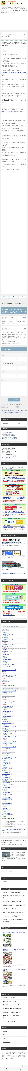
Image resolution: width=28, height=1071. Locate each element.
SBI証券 (10, 518)
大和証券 (4, 738)
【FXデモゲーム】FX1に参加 (21, 303)
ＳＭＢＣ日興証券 (14, 584)
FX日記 (3, 51)
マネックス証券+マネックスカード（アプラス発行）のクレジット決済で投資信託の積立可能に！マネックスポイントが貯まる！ (14, 479)
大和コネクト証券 (6, 723)
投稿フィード (6, 1034)
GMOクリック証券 (14, 605)
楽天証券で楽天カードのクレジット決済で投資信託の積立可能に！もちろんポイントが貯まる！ (14, 499)
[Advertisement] (14, 22)
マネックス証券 (9, 470)
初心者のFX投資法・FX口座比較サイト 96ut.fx (14, 905)
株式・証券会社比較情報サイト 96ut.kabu (13, 901)
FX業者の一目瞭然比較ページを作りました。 (8, 303)
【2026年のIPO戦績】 (7, 432)
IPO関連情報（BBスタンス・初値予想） (13, 1008)
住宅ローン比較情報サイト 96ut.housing (13, 912)
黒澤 (6, 328)
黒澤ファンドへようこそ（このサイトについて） (14, 1016)
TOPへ (21, 1069)
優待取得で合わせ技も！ (9, 615)
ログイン (5, 1031)
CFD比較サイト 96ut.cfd (9, 908)
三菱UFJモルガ (6, 646)
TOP (13, 840)
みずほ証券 (5, 635)
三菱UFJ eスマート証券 (10, 504)
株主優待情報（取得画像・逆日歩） (11, 1012)
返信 (25, 317)
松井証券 (14, 594)
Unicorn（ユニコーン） (8, 561)
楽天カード (16, 484)
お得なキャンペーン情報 (9, 997)
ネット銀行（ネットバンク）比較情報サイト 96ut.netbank (14, 920)
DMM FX (6, 100)
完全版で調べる (6, 457)
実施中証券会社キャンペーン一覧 (11, 1005)
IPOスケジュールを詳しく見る (9, 438)
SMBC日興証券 (6, 651)
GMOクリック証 (6, 753)
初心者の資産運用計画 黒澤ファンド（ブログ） (14, 896)
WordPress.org (6, 1042)
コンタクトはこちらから (9, 1021)
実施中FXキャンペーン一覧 (9, 1001)
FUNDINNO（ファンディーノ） (10, 544)
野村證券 (4, 656)
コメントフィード (7, 1038)
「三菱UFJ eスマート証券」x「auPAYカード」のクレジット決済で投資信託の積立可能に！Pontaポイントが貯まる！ (13, 513)
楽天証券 (11, 484)
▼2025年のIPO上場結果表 (8, 435)
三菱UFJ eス (5, 641)
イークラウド (5, 549)
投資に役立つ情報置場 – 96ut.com (11, 892)
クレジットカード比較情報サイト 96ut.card (13, 916)
